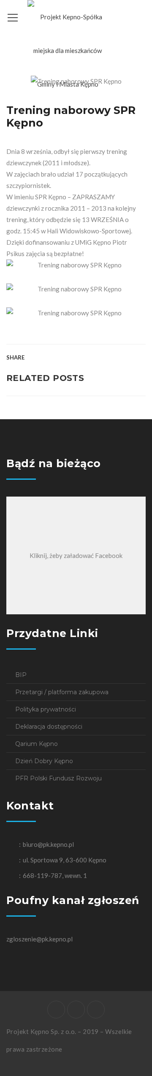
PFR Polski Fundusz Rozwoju (58, 778)
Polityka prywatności (45, 709)
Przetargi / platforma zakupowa (62, 692)
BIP (21, 675)
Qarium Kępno (36, 744)
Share (15, 357)
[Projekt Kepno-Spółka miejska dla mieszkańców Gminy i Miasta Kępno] (67, 49)
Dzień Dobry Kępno (44, 761)
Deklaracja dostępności (48, 726)
